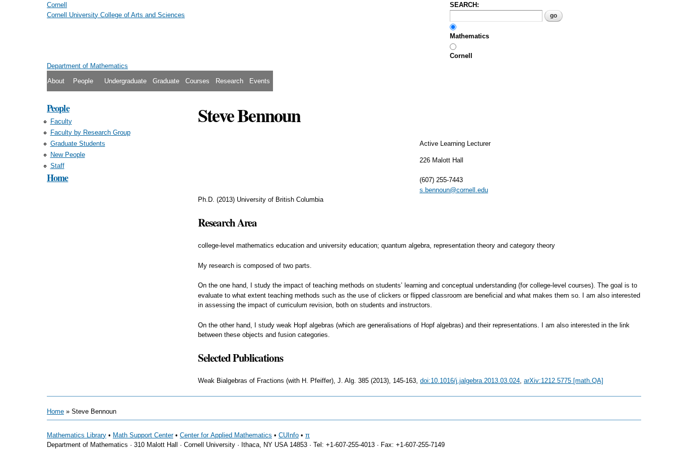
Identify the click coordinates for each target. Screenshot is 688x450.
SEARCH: (464, 5)
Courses (197, 81)
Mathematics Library (76, 435)
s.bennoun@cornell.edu (454, 190)
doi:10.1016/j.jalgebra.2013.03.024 (470, 380)
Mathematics (469, 36)
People (83, 81)
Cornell (461, 56)
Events (259, 81)
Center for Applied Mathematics (226, 435)
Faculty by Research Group (90, 132)
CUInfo (289, 435)
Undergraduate (125, 81)
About (55, 81)
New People (67, 154)
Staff (57, 166)
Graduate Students (77, 143)
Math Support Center (143, 435)
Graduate (166, 81)
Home (57, 177)
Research (229, 81)
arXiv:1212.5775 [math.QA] (563, 380)
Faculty (61, 121)
